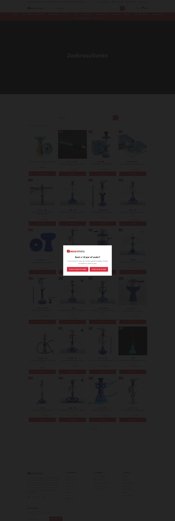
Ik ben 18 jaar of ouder (77, 269)
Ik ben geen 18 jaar (99, 269)
